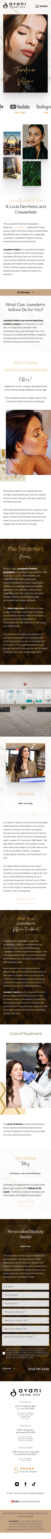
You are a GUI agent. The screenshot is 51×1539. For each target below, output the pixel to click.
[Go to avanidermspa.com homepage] (14, 5)
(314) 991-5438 (38, 1369)
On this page (23, 292)
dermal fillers (20, 227)
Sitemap (6, 1513)
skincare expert (13, 575)
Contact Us (23, 1201)
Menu (44, 6)
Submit (6, 1368)
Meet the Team (23, 899)
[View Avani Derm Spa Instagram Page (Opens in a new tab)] (17, 1485)
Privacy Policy (17, 1513)
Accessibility (29, 1513)
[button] (37, 6)
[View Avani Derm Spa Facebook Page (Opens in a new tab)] (26, 1485)
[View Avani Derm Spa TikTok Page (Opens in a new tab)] (34, 1485)
